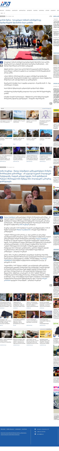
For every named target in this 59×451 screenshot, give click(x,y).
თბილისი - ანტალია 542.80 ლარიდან (6, 139)
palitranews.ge (29, 325)
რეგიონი (35, 10)
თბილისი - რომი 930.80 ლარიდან (45, 139)
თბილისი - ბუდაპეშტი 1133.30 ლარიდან (31, 139)
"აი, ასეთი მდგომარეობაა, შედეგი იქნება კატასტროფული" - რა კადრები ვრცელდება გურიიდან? (6, 158)
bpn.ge (1, 325)
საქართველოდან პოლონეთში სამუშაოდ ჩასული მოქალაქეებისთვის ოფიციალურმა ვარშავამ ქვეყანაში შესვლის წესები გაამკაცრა (46, 323)
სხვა (2, 13)
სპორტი (47, 10)
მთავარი (2, 10)
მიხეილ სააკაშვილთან (23, 229)
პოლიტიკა (8, 10)
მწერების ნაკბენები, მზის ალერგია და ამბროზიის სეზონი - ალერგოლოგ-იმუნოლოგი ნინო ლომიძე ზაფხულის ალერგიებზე (19, 342)
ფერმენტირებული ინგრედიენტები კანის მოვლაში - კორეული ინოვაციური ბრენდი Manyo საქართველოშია (45, 342)
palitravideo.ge (3, 161)
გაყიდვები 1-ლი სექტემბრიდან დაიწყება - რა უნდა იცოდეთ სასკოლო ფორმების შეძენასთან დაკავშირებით (6, 323)
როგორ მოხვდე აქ (46, 108)
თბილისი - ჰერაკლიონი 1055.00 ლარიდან (18, 139)
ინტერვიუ (56, 53)
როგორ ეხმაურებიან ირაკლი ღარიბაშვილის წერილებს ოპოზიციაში (31, 321)
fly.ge (1, 144)
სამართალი (15, 10)
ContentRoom (48, 329)
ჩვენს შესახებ (10, 429)
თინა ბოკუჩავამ (24, 224)
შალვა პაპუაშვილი (10, 217)
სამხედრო (53, 10)
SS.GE (2, 108)
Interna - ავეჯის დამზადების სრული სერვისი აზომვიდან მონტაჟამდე (6, 341)
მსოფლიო (29, 10)
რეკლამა (24, 429)
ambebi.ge (2, 308)
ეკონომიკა (41, 10)
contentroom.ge (3, 345)
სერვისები (18, 429)
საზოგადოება (22, 10)
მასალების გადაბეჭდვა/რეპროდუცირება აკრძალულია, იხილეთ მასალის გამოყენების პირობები (13, 433)
